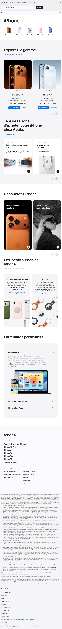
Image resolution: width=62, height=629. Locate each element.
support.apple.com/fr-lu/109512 (49, 567)
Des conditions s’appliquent (40, 583)
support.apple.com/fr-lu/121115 (21, 518)
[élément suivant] (56, 32)
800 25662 (34, 619)
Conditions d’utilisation (33, 626)
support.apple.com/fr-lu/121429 (18, 532)
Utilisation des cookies (21, 626)
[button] (18, 7)
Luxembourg (4, 622)
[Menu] (60, 13)
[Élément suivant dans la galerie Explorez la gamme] (56, 113)
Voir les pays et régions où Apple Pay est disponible (39, 576)
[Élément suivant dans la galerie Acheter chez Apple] (56, 178)
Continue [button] (39, 7)
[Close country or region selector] (60, 2)
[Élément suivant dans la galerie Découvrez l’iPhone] (56, 254)
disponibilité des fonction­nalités (9, 581)
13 (47, 287)
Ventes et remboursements (45, 626)
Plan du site (55, 626)
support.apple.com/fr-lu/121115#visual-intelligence (46, 529)
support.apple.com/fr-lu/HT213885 (24, 545)
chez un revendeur (21, 619)
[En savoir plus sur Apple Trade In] (18, 156)
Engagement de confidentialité (8, 626)
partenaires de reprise (11, 498)
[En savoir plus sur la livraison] (47, 156)
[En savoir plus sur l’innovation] (18, 225)
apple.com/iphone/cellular (13, 560)
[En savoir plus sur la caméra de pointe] (47, 225)
